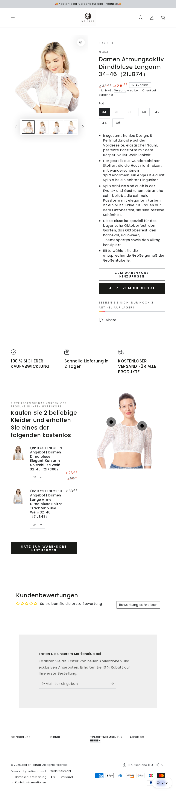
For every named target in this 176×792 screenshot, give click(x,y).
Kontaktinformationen (30, 782)
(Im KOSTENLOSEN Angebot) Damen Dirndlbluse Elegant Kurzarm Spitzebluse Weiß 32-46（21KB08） (46, 459)
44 (104, 123)
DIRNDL (55, 737)
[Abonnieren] (113, 683)
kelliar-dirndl (31, 765)
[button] (140, 17)
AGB (54, 777)
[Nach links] (15, 127)
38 (131, 112)
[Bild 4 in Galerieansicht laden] (70, 127)
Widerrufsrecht (60, 771)
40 (144, 112)
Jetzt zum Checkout (132, 288)
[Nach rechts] (83, 127)
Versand (120, 90)
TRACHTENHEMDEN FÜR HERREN (106, 738)
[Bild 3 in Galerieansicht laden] (56, 127)
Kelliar (104, 52)
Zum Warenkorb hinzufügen (132, 275)
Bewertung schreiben (138, 604)
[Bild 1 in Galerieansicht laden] (28, 127)
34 (104, 112)
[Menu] (13, 17)
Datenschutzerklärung (31, 777)
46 (118, 123)
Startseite (106, 43)
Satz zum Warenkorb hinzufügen (44, 548)
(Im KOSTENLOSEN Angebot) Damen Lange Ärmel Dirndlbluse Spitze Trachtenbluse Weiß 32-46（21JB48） (46, 504)
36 (117, 112)
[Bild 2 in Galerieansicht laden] (42, 127)
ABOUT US (137, 737)
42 (157, 112)
